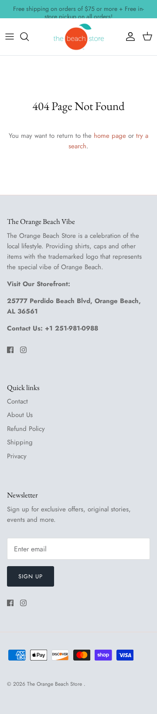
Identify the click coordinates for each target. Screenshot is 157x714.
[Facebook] (10, 350)
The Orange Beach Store (55, 684)
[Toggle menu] (9, 36)
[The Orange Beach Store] (78, 37)
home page (110, 135)
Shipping (20, 442)
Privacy (17, 456)
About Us (20, 415)
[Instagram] (23, 350)
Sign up (30, 576)
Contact (17, 401)
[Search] (28, 36)
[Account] (128, 36)
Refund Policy (26, 429)
